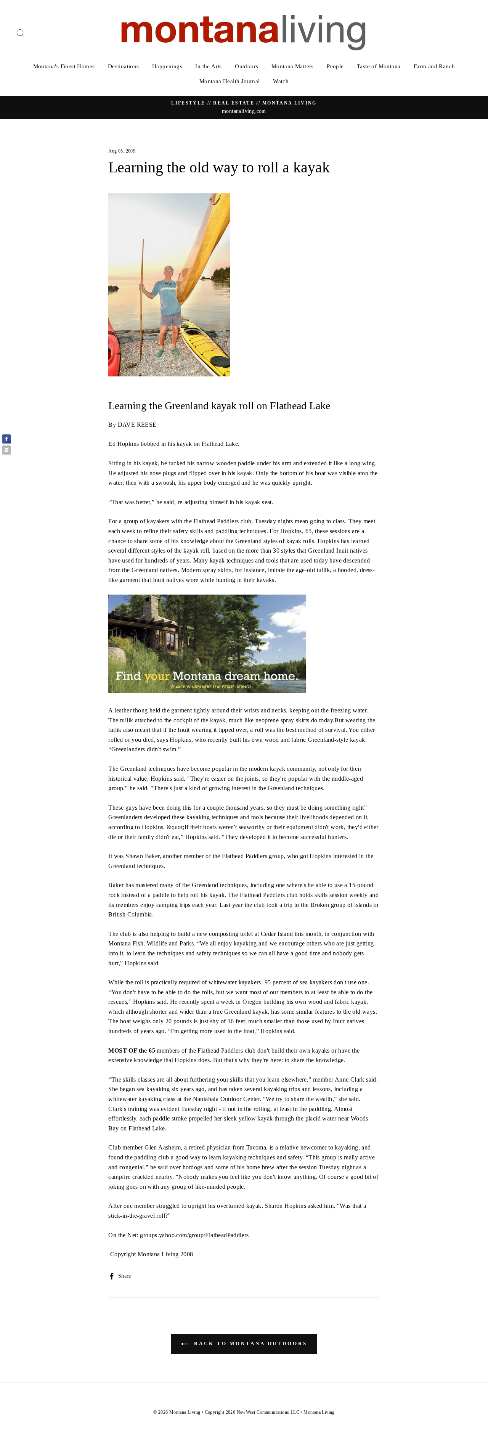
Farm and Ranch (434, 66)
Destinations (123, 66)
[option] (244, 107)
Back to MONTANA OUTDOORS (249, 1343)
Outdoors (246, 66)
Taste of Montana (378, 66)
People (335, 66)
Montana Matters (292, 66)
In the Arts (208, 66)
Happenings (167, 66)
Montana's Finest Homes (64, 66)
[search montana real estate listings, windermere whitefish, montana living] (207, 691)
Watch (281, 81)
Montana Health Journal (229, 81)
